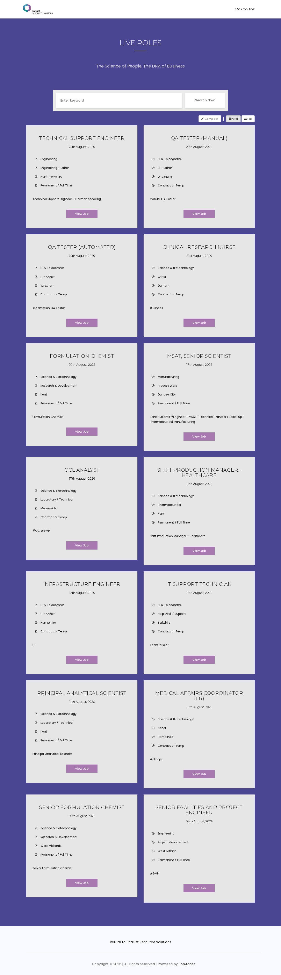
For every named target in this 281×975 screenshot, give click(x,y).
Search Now (205, 100)
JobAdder (187, 964)
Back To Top (245, 9)
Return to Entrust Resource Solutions (140, 942)
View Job (82, 214)
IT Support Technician (199, 584)
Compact (211, 119)
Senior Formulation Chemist (81, 807)
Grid (234, 119)
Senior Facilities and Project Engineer (199, 810)
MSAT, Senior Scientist (199, 356)
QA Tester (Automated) (82, 247)
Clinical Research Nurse (199, 247)
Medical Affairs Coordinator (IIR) (199, 695)
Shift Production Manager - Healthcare (199, 472)
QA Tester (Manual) (199, 138)
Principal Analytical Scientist (81, 693)
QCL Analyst (81, 470)
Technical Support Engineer (81, 138)
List (249, 119)
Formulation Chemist (82, 356)
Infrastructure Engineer (81, 584)
